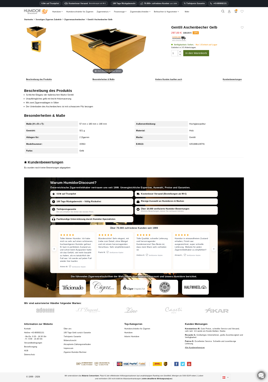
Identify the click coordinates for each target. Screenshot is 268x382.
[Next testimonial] (213, 249)
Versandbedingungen (33, 343)
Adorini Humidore (131, 336)
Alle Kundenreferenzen (195, 347)
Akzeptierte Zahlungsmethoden (77, 344)
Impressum (68, 348)
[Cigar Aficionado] (72, 287)
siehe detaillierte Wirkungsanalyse (157, 379)
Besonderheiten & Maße (104, 79)
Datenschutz (29, 354)
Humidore (128, 333)
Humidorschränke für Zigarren (137, 329)
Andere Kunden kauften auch (168, 79)
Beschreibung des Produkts (39, 79)
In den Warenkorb (196, 53)
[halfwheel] (195, 287)
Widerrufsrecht (70, 340)
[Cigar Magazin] (164, 287)
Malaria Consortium (90, 376)
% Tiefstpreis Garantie (194, 3)
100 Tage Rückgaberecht (124, 3)
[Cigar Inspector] (134, 287)
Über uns (67, 329)
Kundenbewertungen (232, 79)
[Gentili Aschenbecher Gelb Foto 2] (36, 46)
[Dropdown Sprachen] (225, 377)
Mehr (187, 12)
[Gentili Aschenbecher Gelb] (36, 32)
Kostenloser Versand (87, 3)
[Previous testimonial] (54, 249)
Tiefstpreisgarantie (66, 209)
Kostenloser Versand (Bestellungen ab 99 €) (163, 194)
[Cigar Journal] (103, 287)
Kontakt (27, 329)
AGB (26, 351)
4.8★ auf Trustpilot (50, 3)
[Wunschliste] (242, 12)
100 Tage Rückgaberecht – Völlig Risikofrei (79, 201)
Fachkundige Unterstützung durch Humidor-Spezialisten (86, 219)
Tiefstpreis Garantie (72, 336)
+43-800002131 (220, 3)
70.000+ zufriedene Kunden (160, 3)
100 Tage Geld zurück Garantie (77, 333)
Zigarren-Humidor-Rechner (75, 352)
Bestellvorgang (30, 347)
